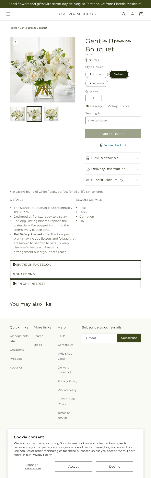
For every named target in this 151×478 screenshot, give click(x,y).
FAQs (61, 336)
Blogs (38, 345)
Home (13, 27)
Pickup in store (119, 106)
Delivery (96, 106)
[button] (8, 14)
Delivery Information (66, 370)
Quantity (91, 91)
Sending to (99, 113)
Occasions (17, 349)
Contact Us (65, 345)
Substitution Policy (66, 401)
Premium (96, 83)
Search (38, 336)
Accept (73, 466)
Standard (96, 74)
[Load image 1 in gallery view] (17, 114)
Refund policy (67, 390)
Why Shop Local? (65, 356)
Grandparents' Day (19, 338)
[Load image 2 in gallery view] (34, 114)
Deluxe (119, 74)
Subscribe (129, 338)
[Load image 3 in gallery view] (51, 114)
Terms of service (64, 415)
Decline (114, 466)
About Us (16, 367)
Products (16, 358)
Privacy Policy (42, 455)
